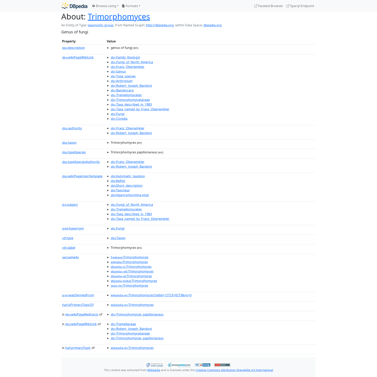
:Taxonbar (120, 190)
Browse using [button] (105, 6)
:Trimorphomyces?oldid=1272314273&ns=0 (151, 295)
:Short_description (127, 185)
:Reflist (118, 181)
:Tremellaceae (123, 324)
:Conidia (119, 118)
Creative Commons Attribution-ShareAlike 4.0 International (234, 370)
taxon (69, 142)
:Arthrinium (122, 81)
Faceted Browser (270, 6)
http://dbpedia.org (160, 25)
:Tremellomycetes (126, 95)
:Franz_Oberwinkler (128, 67)
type (67, 238)
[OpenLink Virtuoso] (154, 364)
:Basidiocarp (122, 90)
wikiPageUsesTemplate (82, 176)
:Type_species (123, 76)
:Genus (118, 71)
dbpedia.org (212, 25)
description (73, 48)
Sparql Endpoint (301, 6)
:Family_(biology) (125, 57)
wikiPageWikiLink (78, 57)
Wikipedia (153, 370)
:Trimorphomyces (129, 257)
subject (70, 204)
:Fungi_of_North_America (132, 62)
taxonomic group (100, 25)
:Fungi (117, 114)
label (68, 247)
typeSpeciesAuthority (81, 162)
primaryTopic (78, 348)
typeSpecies (74, 152)
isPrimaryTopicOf (78, 305)
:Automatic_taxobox (128, 176)
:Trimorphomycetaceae (130, 100)
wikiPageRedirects (81, 314)
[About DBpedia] (74, 6)
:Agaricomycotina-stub (130, 195)
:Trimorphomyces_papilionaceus (137, 314)
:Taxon (118, 238)
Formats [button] (131, 6)
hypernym (73, 228)
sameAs (70, 257)
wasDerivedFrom (78, 295)
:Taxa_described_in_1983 (131, 104)
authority (72, 128)
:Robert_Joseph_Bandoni (131, 85)
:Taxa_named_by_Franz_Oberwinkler (140, 109)
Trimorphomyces (119, 16)
